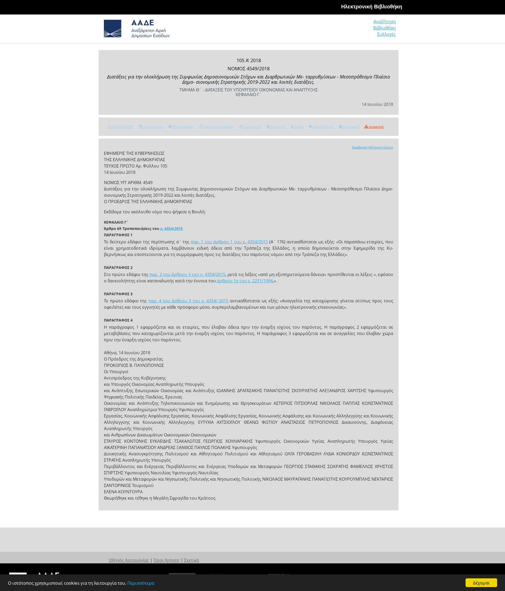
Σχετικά (191, 560)
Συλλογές (386, 34)
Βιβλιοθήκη (384, 28)
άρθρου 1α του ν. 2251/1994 (244, 281)
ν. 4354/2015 (171, 228)
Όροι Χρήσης (167, 560)
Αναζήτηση (384, 21)
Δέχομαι (481, 583)
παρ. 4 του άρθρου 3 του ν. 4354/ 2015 (188, 301)
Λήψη (299, 126)
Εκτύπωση (350, 126)
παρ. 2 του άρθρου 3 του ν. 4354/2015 (187, 274)
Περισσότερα (140, 583)
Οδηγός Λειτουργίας (129, 560)
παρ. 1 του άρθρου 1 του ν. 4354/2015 (229, 242)
